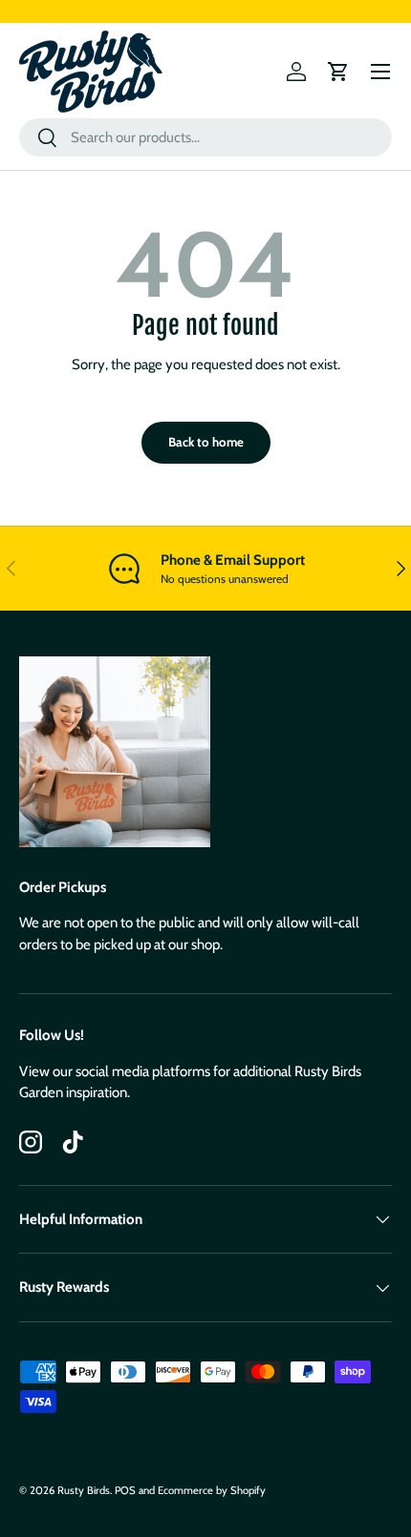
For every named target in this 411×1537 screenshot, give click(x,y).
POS (125, 1490)
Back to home (206, 441)
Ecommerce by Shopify (212, 1490)
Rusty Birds (83, 1490)
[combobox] (205, 137)
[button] (338, 72)
